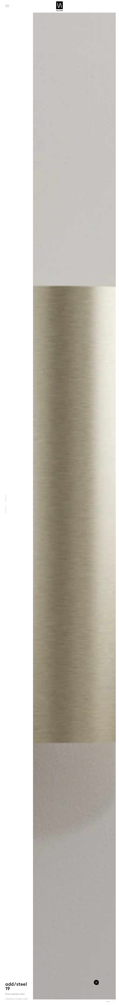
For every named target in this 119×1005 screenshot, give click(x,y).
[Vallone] (59, 6)
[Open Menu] (7, 5)
